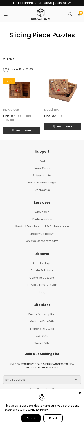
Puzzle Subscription (42, 314)
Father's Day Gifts (42, 329)
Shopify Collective (42, 234)
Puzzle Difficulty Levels (42, 285)
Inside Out (11, 109)
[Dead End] (62, 90)
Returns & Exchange (42, 182)
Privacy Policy (39, 410)
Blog (42, 292)
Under (22, 69)
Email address (15, 380)
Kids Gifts (42, 336)
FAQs (42, 161)
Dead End (51, 109)
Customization (42, 219)
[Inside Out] (21, 90)
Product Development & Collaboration (42, 226)
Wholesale (42, 212)
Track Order (42, 168)
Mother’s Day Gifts (42, 321)
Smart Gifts (42, 343)
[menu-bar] (8, 14)
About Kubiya (42, 263)
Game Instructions (42, 278)
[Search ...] (70, 14)
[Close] (80, 393)
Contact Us (42, 190)
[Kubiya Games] (41, 14)
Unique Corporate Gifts (42, 241)
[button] (76, 379)
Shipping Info (42, 175)
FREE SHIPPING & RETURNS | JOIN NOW (42, 3)
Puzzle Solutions (42, 270)
